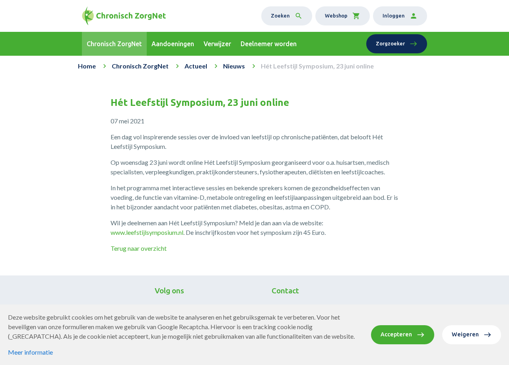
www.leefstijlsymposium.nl (147, 232)
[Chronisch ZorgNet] (124, 16)
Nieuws (234, 66)
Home (87, 66)
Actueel (196, 66)
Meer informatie (30, 352)
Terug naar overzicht (139, 248)
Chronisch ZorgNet (140, 66)
